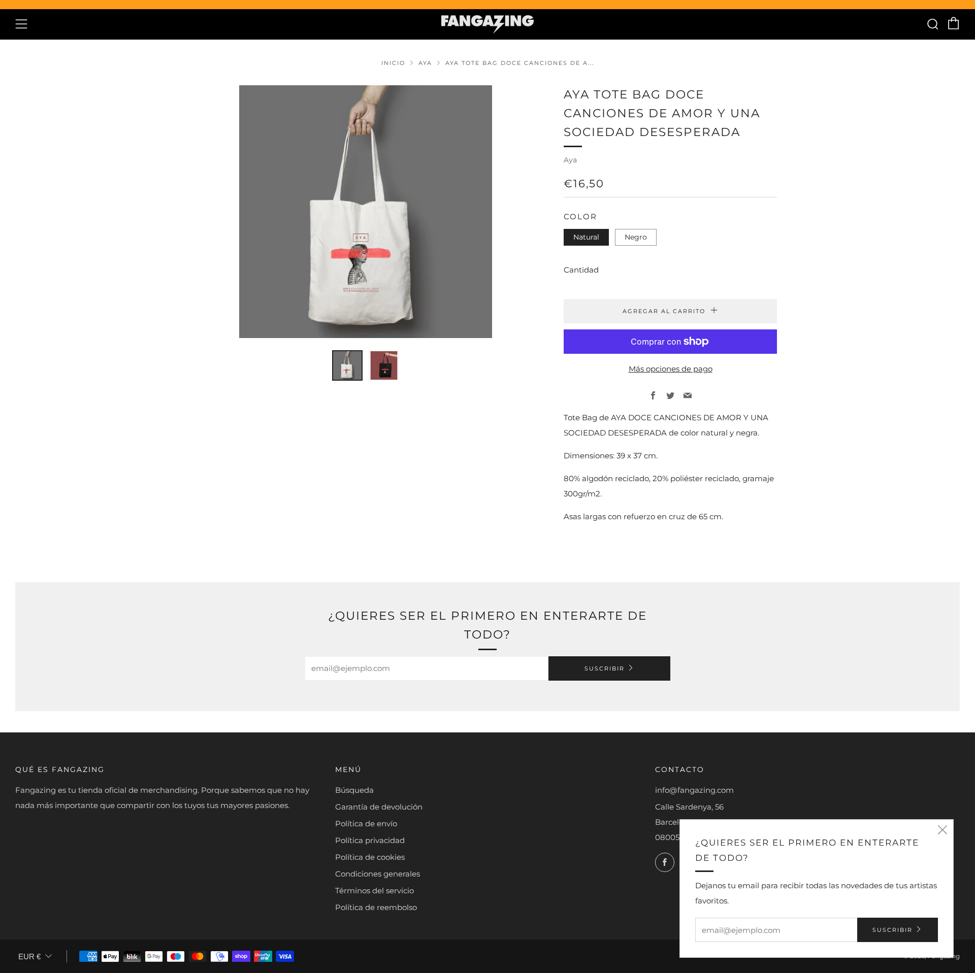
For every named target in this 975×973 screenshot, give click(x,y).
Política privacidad (370, 840)
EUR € (29, 956)
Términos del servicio (374, 890)
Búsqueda (354, 790)
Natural (586, 237)
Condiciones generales (377, 874)
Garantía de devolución (378, 807)
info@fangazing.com (694, 790)
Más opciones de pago (670, 369)
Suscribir (604, 668)
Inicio (393, 62)
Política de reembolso (376, 907)
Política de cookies (370, 857)
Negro (636, 237)
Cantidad (581, 270)
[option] (365, 211)
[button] (347, 365)
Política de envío (366, 823)
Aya (425, 62)
